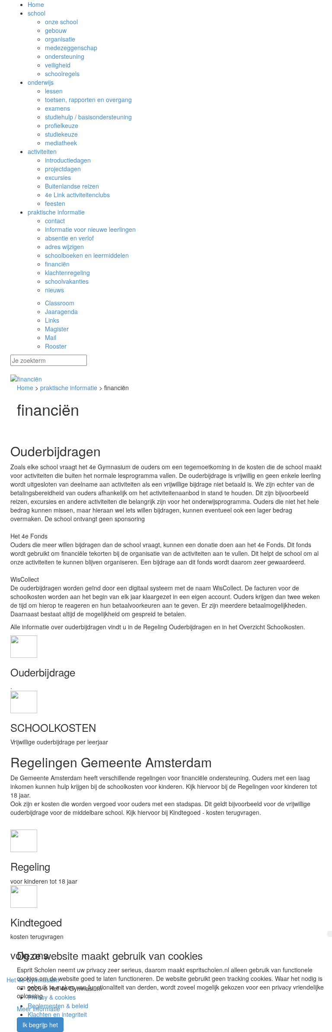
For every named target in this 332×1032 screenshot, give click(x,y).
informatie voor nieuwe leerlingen (90, 229)
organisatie (60, 39)
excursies (58, 177)
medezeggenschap (71, 47)
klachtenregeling (67, 272)
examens (57, 108)
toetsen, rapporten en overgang (88, 99)
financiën (57, 264)
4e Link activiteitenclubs (77, 194)
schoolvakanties (67, 281)
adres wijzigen (64, 246)
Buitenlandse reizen (72, 186)
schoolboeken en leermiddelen (87, 255)
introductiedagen (68, 160)
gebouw (56, 30)
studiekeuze (61, 134)
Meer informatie (38, 1008)
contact (55, 220)
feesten (55, 203)
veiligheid (57, 65)
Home (36, 4)
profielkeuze (61, 125)
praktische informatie (56, 212)
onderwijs (41, 82)
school (36, 13)
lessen (54, 91)
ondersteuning (64, 56)
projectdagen (63, 168)
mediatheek (61, 142)
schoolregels (62, 73)
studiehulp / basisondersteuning (88, 116)
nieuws (54, 289)
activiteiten (42, 151)
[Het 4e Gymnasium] (166, 379)
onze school (61, 21)
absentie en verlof (69, 238)
